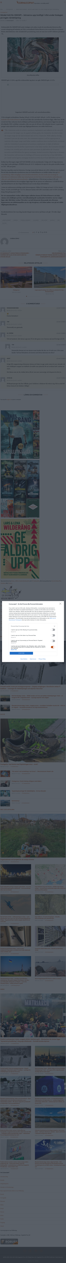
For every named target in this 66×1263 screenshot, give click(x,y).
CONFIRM (21, 653)
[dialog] (33, 631)
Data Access (33, 659)
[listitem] (33, 626)
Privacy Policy (42, 659)
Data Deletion (23, 659)
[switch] (53, 630)
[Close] (60, 604)
